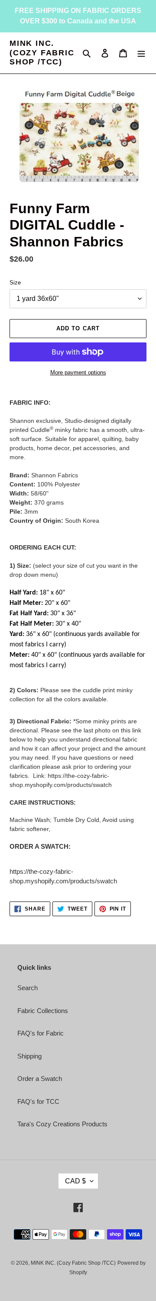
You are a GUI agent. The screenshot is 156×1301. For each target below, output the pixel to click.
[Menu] (141, 53)
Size (15, 282)
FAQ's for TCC (38, 1101)
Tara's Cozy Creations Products (62, 1124)
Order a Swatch (39, 1078)
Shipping (29, 1056)
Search (27, 987)
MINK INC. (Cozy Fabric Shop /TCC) (42, 52)
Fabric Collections (42, 1010)
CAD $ (75, 1181)
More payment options (78, 372)
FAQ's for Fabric (40, 1033)
